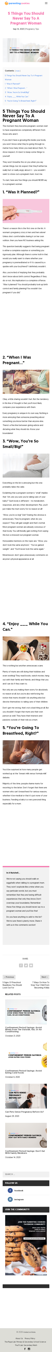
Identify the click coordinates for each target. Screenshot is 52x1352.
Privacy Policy (30, 1339)
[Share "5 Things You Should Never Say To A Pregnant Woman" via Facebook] (20, 965)
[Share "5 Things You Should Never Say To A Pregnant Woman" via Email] (31, 965)
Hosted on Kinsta (29, 1332)
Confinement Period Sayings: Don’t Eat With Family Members (25, 1152)
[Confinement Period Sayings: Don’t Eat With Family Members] (26, 1135)
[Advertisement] (26, 324)
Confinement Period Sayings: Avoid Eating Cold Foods (23, 1072)
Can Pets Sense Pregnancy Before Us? (24, 1112)
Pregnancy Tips (32, 29)
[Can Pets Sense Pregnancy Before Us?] (26, 1096)
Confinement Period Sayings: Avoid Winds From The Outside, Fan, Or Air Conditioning (23, 1030)
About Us (19, 1339)
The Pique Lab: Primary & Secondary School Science (25, 1342)
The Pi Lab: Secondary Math (26, 1345)
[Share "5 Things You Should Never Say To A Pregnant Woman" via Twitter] (26, 965)
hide (17, 71)
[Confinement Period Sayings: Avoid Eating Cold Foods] (26, 1055)
